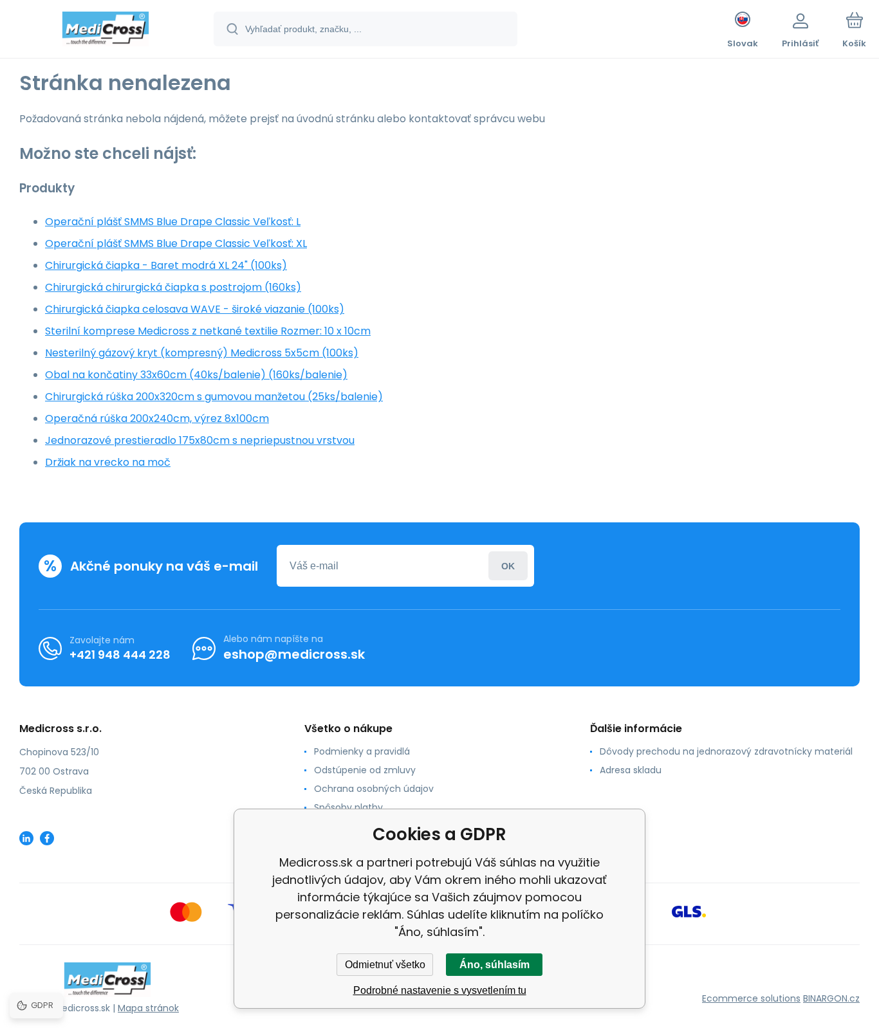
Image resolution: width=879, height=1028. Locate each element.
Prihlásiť (508, 565)
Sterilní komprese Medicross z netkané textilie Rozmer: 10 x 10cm (208, 331)
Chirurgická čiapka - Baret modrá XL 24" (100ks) (166, 265)
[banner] (105, 31)
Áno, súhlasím (494, 964)
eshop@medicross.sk (294, 654)
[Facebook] (47, 838)
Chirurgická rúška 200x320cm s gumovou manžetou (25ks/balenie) (214, 396)
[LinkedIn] (26, 838)
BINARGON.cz (831, 998)
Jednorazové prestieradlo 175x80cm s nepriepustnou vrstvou (200, 440)
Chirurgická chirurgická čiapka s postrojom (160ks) (173, 287)
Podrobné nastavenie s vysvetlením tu (439, 990)
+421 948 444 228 (120, 655)
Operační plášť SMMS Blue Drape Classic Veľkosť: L (173, 221)
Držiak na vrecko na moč (108, 462)
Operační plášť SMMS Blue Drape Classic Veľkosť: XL (176, 243)
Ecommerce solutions (751, 998)
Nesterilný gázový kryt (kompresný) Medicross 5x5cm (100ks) (201, 352)
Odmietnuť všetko (385, 964)
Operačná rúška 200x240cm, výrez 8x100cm (157, 418)
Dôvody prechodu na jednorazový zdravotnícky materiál (726, 751)
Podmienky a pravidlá (362, 751)
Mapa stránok (148, 1008)
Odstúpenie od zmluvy (365, 770)
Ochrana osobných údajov (374, 788)
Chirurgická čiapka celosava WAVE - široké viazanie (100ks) (194, 309)
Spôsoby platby (348, 807)
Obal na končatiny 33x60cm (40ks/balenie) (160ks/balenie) (196, 374)
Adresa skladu (631, 770)
